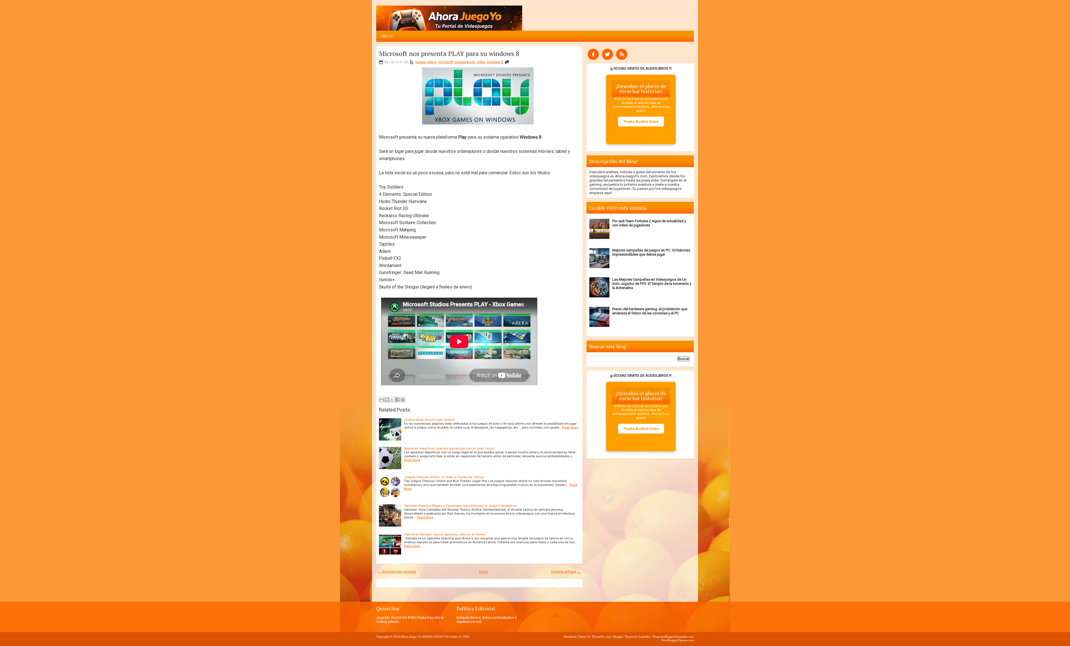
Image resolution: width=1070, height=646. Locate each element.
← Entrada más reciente (397, 571)
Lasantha (644, 636)
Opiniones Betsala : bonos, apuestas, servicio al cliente (444, 534)
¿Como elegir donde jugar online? (429, 420)
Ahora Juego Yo (410, 636)
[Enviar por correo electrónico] (381, 399)
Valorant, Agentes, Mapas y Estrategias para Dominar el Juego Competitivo (460, 506)
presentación (465, 62)
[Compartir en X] (392, 399)
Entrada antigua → (566, 571)
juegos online (425, 62)
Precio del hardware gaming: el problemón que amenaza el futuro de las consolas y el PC (649, 311)
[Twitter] (607, 59)
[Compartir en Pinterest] (402, 399)
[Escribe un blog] (387, 399)
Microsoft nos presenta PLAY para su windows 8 (449, 53)
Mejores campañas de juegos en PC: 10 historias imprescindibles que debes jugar (651, 252)
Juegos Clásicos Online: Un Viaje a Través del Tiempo (444, 477)
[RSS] (621, 59)
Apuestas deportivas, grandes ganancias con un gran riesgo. (449, 448)
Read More (570, 427)
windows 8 (495, 62)
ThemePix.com (601, 636)
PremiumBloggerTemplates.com (673, 636)
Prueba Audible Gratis (641, 121)
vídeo (481, 62)
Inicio (386, 36)
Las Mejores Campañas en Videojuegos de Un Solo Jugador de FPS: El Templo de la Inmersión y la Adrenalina (651, 283)
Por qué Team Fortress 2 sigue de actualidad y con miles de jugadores (649, 223)
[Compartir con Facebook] (397, 399)
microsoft (445, 62)
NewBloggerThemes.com (677, 640)
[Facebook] (593, 59)
